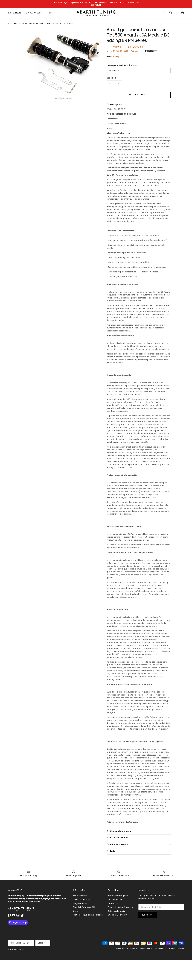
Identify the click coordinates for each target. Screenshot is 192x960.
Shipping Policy (160, 946)
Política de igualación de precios (88, 912)
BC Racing (115, 54)
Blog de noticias (80, 901)
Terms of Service (146, 946)
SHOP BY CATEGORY (34, 11)
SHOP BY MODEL (14, 11)
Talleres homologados (118, 893)
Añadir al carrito (138, 92)
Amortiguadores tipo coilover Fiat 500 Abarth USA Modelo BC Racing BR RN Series (43, 21)
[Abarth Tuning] (96, 10)
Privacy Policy (132, 946)
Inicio (10, 21)
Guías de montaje (81, 897)
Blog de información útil (84, 905)
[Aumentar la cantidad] (119, 81)
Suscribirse (147, 913)
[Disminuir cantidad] (109, 81)
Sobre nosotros (80, 893)
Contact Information (176, 946)
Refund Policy (119, 946)
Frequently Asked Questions (120, 905)
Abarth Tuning (19, 947)
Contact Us (113, 901)
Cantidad (111, 75)
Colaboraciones (115, 897)
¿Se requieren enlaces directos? (122, 63)
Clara (75, 909)
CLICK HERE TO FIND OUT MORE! (115, 2)
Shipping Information (117, 912)
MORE (50, 11)
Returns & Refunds (116, 909)
